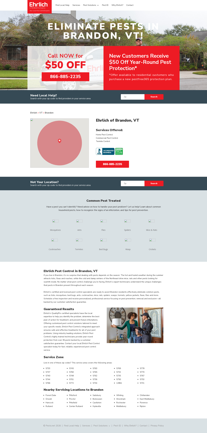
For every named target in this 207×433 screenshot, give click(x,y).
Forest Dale (51, 395)
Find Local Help (62, 5)
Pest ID (105, 5)
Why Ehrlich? (117, 5)
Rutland (49, 406)
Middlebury (121, 406)
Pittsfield (73, 402)
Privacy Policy (157, 425)
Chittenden (145, 395)
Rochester (120, 402)
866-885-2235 (65, 77)
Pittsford (73, 395)
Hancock (49, 402)
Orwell (49, 399)
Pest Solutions (89, 5)
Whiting (119, 395)
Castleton (97, 402)
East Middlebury (147, 399)
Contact (129, 5)
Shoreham (120, 399)
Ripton (143, 406)
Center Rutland (76, 406)
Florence (144, 402)
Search (154, 97)
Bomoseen (97, 399)
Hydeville (97, 406)
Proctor (72, 399)
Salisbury (97, 395)
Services (76, 5)
